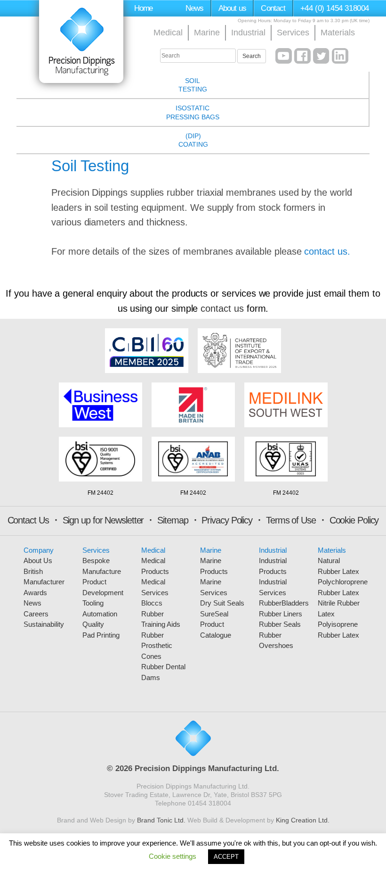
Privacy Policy (226, 520)
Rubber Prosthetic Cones (156, 645)
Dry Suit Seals (222, 603)
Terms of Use (291, 520)
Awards (35, 593)
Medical (168, 32)
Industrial (248, 32)
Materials (338, 32)
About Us (38, 560)
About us (232, 8)
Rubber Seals (280, 624)
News (194, 8)
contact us (222, 308)
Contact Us (28, 520)
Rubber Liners (280, 614)
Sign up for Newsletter (103, 520)
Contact (273, 8)
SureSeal (214, 614)
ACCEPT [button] (226, 856)
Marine (207, 32)
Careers (36, 614)
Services (293, 32)
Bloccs (151, 603)
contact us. (327, 251)
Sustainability (44, 624)
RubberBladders (284, 603)
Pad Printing (101, 635)
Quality (93, 624)
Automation (99, 614)
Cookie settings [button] (172, 856)
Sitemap (172, 520)
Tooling (93, 603)
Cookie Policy (354, 520)
